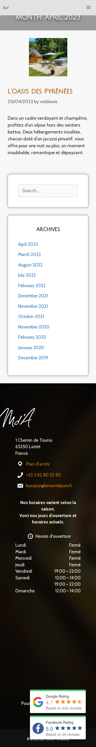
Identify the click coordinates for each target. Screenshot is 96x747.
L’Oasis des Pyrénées (40, 91)
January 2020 (31, 347)
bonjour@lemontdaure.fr (49, 485)
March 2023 (29, 254)
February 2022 (32, 285)
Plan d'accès (38, 464)
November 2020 (33, 326)
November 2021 (33, 306)
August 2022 (30, 264)
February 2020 (32, 337)
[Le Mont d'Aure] (6, 7)
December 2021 (33, 295)
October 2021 (31, 316)
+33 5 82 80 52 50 (43, 474)
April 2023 (28, 244)
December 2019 (33, 357)
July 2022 (27, 275)
